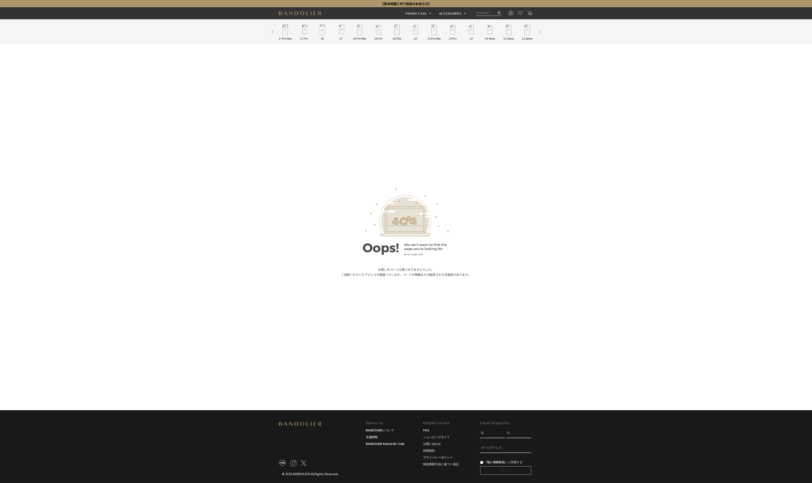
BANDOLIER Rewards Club (385, 444)
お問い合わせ (432, 444)
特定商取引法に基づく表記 (441, 464)
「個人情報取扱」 (496, 462)
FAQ (426, 430)
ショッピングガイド (436, 437)
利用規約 (429, 450)
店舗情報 (372, 437)
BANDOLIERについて (380, 430)
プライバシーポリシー (438, 457)
